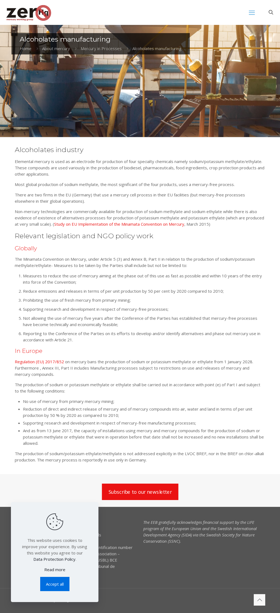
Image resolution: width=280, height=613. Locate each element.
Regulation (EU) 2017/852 (39, 361)
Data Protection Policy (54, 559)
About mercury (56, 48)
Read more (54, 569)
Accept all (55, 584)
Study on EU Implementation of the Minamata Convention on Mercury (119, 224)
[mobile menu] (251, 12)
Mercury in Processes (101, 48)
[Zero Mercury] (28, 12)
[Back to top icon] (259, 600)
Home (25, 48)
